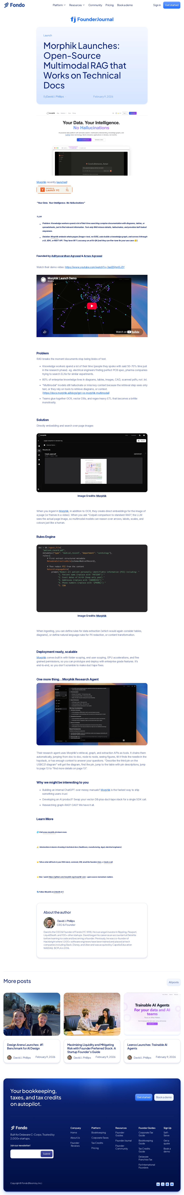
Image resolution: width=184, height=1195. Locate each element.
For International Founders (147, 1166)
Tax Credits (97, 1142)
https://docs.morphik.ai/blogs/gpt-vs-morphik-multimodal (76, 392)
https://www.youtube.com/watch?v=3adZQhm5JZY (95, 267)
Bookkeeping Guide (146, 1142)
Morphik (41, 182)
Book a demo (125, 5)
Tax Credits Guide (144, 1150)
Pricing (110, 5)
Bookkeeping (98, 1132)
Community (95, 5)
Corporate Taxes (100, 1137)
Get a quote (167, 1142)
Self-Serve (166, 1134)
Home (73, 1132)
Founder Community (121, 1147)
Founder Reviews (74, 1144)
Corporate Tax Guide (146, 1134)
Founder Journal (123, 1140)
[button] (59, 5)
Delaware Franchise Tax (145, 1158)
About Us (75, 1137)
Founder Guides (119, 1134)
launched (61, 182)
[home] (17, 5)
